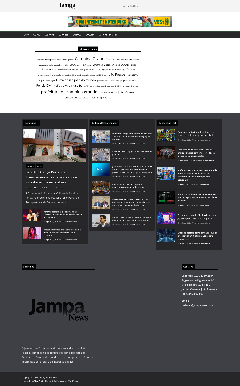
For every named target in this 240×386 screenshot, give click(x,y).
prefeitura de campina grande (69, 91)
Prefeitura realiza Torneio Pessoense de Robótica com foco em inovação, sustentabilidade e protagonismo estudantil (197, 175)
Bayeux (40, 59)
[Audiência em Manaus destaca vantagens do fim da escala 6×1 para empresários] (101, 221)
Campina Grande (91, 58)
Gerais (36, 34)
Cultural (49, 34)
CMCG (73, 64)
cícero (133, 64)
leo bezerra (132, 74)
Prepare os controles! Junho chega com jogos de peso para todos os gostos (197, 217)
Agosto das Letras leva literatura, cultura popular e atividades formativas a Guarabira (62, 232)
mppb (42, 80)
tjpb (102, 97)
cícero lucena (48, 69)
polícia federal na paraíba (104, 86)
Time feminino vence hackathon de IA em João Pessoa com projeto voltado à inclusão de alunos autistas (197, 152)
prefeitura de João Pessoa (117, 92)
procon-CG (71, 97)
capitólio (111, 60)
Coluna (90, 34)
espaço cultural (94, 69)
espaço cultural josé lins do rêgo (113, 69)
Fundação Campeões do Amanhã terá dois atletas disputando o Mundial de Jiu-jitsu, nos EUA (132, 136)
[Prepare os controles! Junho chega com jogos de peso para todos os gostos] (166, 220)
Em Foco (77, 34)
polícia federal (89, 86)
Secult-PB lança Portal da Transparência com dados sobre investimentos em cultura (51, 177)
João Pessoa (117, 74)
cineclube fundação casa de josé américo (53, 65)
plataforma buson (129, 81)
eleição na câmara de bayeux (68, 69)
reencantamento (84, 98)
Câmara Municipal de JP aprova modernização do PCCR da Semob (128, 186)
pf (121, 81)
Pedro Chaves (49, 188)
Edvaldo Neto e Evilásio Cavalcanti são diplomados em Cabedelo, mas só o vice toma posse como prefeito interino (131, 202)
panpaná (100, 81)
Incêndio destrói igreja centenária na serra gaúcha (132, 153)
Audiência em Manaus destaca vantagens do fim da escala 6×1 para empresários (131, 219)
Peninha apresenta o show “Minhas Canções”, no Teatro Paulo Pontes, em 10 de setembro (63, 214)
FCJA (74, 75)
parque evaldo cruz (112, 81)
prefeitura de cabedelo (131, 86)
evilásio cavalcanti (44, 75)
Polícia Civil (44, 85)
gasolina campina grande (86, 75)
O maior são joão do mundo (76, 80)
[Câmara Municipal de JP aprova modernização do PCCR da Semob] (101, 188)
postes (118, 85)
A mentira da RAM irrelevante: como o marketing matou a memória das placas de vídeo (197, 197)
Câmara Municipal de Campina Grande (110, 64)
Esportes (63, 34)
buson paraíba (50, 60)
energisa (84, 69)
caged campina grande (65, 60)
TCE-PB (95, 97)
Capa (26, 34)
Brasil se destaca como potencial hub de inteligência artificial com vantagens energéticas (197, 235)
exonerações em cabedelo (61, 75)
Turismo (108, 98)
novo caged (50, 81)
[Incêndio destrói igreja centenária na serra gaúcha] (101, 155)
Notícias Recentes (108, 34)
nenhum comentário (65, 188)
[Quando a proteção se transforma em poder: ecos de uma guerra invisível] (166, 137)
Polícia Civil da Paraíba (68, 85)
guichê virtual (101, 75)
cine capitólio (134, 60)
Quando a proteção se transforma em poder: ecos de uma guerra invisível (196, 134)
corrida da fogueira (84, 65)
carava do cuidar (122, 60)
